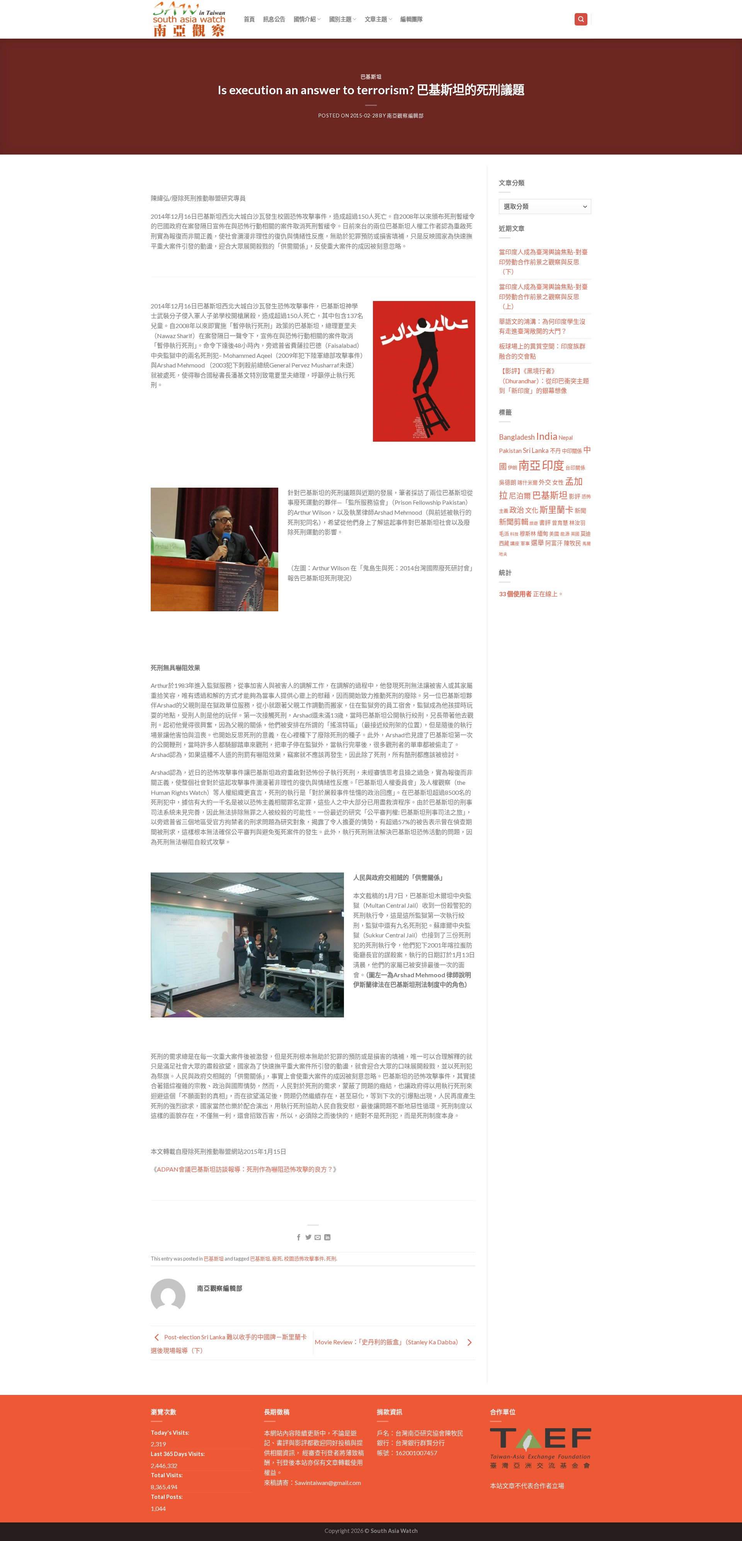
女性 (558, 482)
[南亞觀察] (189, 19)
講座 (514, 543)
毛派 (504, 534)
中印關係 (572, 451)
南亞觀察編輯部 (405, 115)
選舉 (537, 543)
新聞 (580, 510)
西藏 (504, 543)
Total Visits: (167, 1475)
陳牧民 (572, 543)
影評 (574, 496)
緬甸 (542, 533)
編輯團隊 (411, 19)
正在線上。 (531, 593)
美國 (554, 534)
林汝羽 (577, 522)
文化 (531, 510)
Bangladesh (517, 437)
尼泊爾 (520, 496)
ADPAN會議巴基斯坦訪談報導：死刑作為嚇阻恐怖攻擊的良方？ (245, 1169)
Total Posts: (167, 1496)
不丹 (555, 450)
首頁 (249, 19)
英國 (575, 533)
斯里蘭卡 (556, 509)
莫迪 (585, 534)
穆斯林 (528, 533)
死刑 (331, 1258)
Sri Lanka (536, 450)
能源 (565, 534)
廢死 (277, 1258)
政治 (516, 509)
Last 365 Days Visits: (178, 1454)
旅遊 (533, 523)
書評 (545, 522)
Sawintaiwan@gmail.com (328, 1482)
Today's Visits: (170, 1432)
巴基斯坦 (371, 76)
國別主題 (340, 19)
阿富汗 (554, 543)
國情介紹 (305, 19)
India (547, 436)
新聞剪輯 (513, 521)
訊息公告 (274, 19)
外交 (545, 482)
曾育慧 (560, 522)
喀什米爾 (527, 483)
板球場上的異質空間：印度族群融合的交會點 (542, 351)
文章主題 (376, 19)
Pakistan (510, 450)
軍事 (525, 543)
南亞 (529, 465)
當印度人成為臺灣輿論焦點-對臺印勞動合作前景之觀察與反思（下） (543, 261)
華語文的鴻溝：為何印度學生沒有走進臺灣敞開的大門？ (542, 326)
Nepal (566, 437)
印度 (553, 465)
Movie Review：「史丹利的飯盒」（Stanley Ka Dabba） (389, 1341)
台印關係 (575, 468)
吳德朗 (507, 482)
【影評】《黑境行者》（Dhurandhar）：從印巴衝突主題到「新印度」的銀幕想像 (544, 380)
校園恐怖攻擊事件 (304, 1258)
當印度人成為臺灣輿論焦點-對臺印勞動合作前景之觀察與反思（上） (543, 296)
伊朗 (512, 468)
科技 (514, 533)
